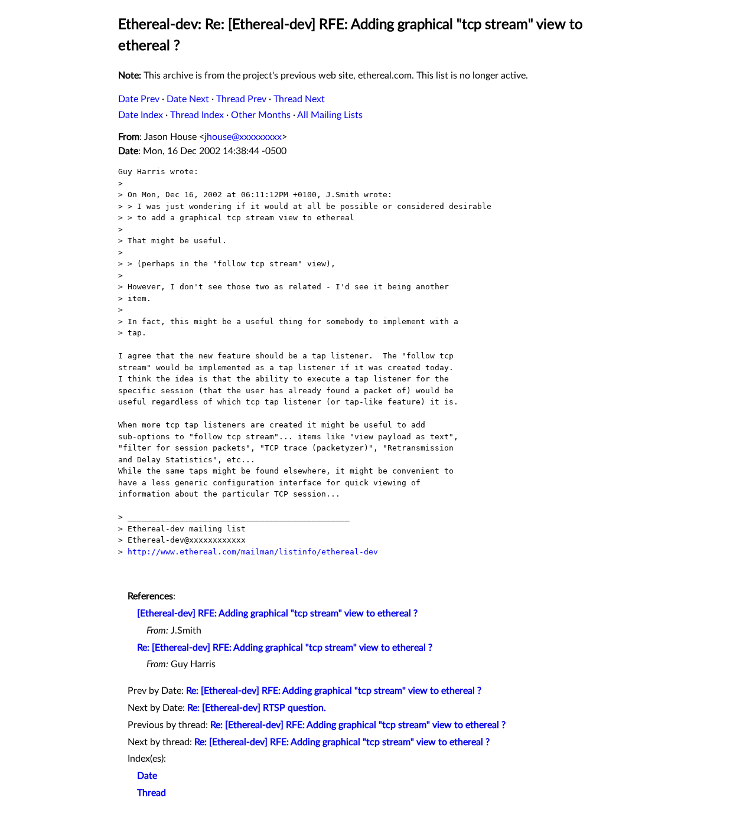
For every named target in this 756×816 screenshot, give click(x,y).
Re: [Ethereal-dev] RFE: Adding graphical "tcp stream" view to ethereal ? (284, 647)
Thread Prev (241, 99)
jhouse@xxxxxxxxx (243, 137)
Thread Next (299, 99)
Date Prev (138, 99)
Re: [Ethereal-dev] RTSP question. (256, 708)
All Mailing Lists (330, 115)
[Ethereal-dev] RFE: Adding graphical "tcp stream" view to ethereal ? (277, 613)
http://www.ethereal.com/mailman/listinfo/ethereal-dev (253, 551)
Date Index (140, 115)
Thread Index (197, 115)
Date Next (188, 99)
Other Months (261, 115)
